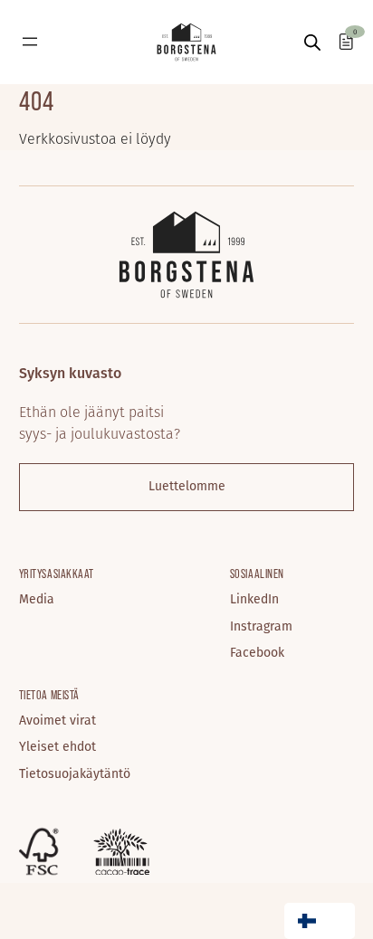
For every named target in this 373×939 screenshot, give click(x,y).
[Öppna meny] (30, 41)
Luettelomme (186, 485)
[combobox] (319, 921)
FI (335, 921)
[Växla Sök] (312, 42)
